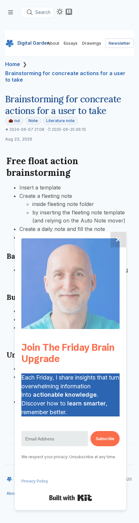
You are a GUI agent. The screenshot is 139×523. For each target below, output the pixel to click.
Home (12, 64)
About (53, 43)
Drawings (91, 43)
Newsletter (119, 43)
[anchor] (76, 172)
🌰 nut (14, 120)
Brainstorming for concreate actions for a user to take (65, 76)
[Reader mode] (69, 11)
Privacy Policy (34, 481)
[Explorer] (10, 12)
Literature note (60, 120)
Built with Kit (70, 498)
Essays (71, 43)
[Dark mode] (60, 11)
